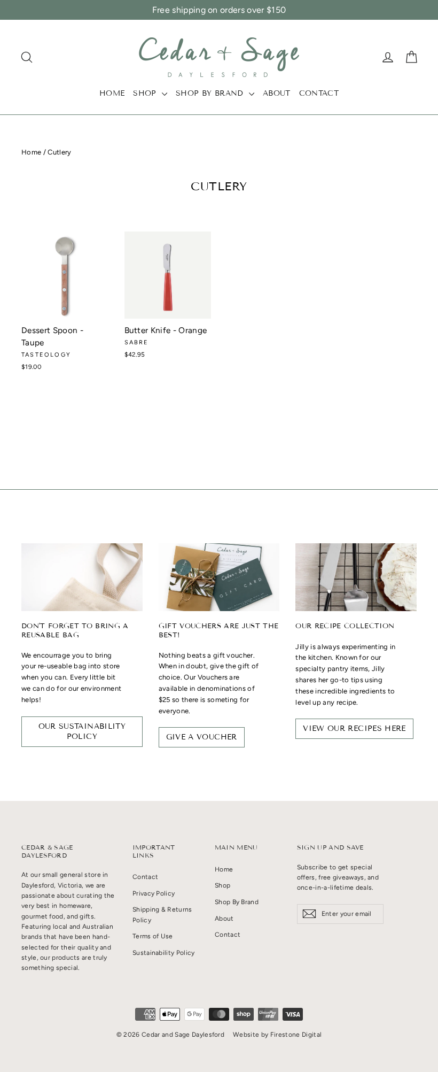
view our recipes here (354, 728)
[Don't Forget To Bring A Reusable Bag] (82, 577)
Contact (319, 93)
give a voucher (201, 737)
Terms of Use (152, 936)
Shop (146, 93)
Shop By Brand (211, 93)
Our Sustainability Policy (82, 732)
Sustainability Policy (163, 953)
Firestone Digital (296, 1034)
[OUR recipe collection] (356, 577)
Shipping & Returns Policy (162, 914)
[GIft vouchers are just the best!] (219, 577)
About (277, 93)
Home (111, 93)
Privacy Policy (153, 893)
